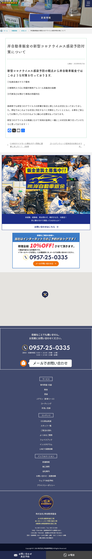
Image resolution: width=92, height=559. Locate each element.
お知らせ (23, 31)
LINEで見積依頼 (46, 449)
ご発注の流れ (46, 430)
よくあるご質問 (46, 435)
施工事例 (46, 466)
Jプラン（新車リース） (46, 398)
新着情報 (14, 31)
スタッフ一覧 (46, 425)
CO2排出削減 (46, 421)
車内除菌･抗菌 (46, 384)
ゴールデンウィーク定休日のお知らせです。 (66, 145)
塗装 (46, 394)
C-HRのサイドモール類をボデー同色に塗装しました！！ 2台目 (26, 145)
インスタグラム (46, 444)
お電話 (71, 555)
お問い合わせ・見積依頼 (46, 476)
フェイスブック (46, 439)
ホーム (6, 31)
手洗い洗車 (46, 408)
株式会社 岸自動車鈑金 (45, 548)
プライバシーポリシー (46, 485)
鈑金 (46, 389)
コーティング (46, 403)
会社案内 (46, 471)
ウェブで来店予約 (46, 480)
